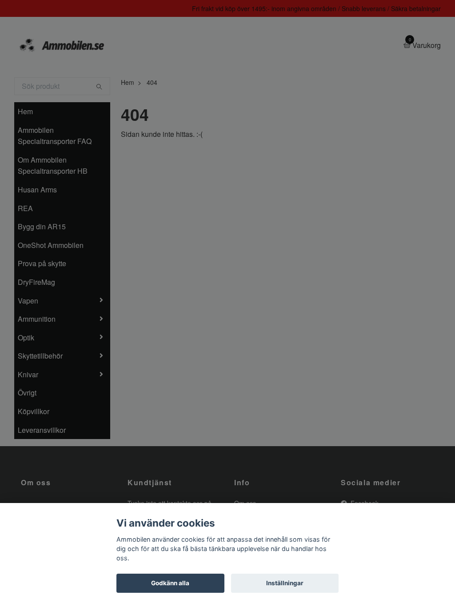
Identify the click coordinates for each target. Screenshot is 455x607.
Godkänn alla (170, 583)
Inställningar (284, 583)
